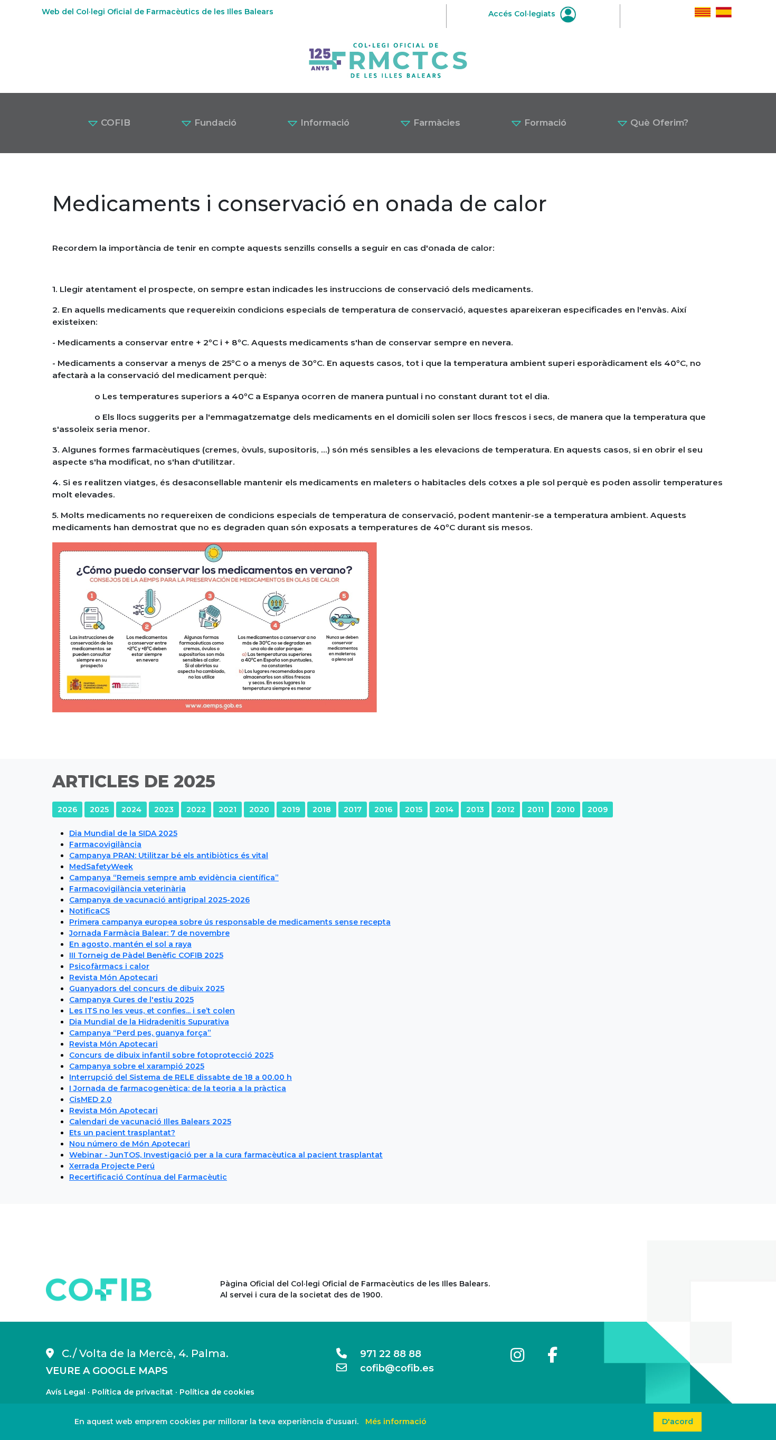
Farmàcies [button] (435, 122)
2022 (196, 809)
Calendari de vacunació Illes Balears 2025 (150, 1121)
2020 (259, 809)
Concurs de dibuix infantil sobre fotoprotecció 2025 (171, 1055)
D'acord (677, 1421)
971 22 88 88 (384, 1354)
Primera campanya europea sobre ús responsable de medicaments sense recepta (230, 922)
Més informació (396, 1421)
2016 (383, 809)
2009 (598, 809)
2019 (291, 809)
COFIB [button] (114, 122)
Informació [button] (323, 122)
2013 (475, 809)
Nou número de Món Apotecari (129, 1144)
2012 (506, 809)
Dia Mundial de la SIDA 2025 (123, 833)
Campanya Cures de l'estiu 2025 (131, 999)
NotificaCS (89, 911)
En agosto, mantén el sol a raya (130, 944)
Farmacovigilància (105, 844)
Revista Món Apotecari (113, 977)
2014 (444, 809)
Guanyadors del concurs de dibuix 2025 (146, 988)
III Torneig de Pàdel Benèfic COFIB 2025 (146, 955)
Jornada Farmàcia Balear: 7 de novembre (149, 933)
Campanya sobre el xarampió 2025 (136, 1066)
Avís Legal (66, 1392)
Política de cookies (216, 1392)
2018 (322, 809)
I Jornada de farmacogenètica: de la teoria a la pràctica (177, 1088)
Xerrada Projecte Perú (112, 1166)
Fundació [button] (214, 122)
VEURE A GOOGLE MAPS (107, 1371)
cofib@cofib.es (390, 1368)
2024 (131, 809)
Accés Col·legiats (522, 13)
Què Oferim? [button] (658, 122)
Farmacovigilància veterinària (127, 888)
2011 (535, 809)
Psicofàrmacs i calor (109, 966)
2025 (99, 809)
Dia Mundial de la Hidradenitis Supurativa (149, 1022)
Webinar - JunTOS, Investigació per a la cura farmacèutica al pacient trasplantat (226, 1155)
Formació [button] (544, 122)
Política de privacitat (132, 1392)
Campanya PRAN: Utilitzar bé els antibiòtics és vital (168, 855)
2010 (565, 809)
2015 (413, 809)
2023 (164, 809)
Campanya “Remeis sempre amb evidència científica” (174, 877)
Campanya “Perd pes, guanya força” (140, 1033)
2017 (353, 809)
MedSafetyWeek (101, 866)
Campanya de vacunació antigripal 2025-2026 (159, 900)
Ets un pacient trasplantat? (122, 1132)
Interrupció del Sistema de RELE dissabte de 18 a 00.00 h (180, 1077)
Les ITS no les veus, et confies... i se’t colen (152, 1010)
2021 (227, 809)
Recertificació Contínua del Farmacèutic (148, 1177)
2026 (67, 809)
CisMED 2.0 (90, 1099)
